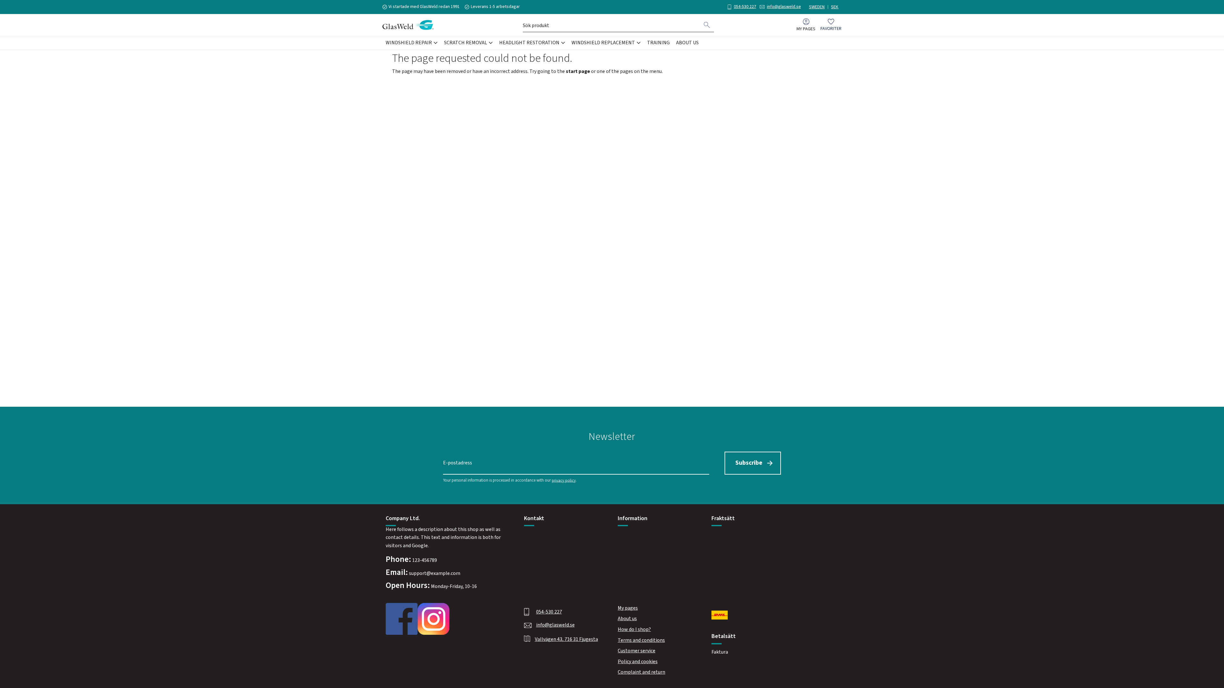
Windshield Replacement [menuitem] (603, 42)
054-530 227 (745, 7)
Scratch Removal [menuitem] (465, 42)
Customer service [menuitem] (636, 650)
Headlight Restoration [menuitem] (529, 42)
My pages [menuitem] (806, 28)
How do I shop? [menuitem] (634, 629)
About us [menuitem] (687, 42)
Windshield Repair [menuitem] (409, 42)
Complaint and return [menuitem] (641, 672)
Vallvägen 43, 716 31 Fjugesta (566, 639)
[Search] (707, 25)
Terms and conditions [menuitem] (641, 640)
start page (578, 71)
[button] (830, 25)
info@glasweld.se (784, 7)
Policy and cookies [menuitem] (638, 661)
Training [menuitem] (658, 42)
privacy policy (564, 480)
